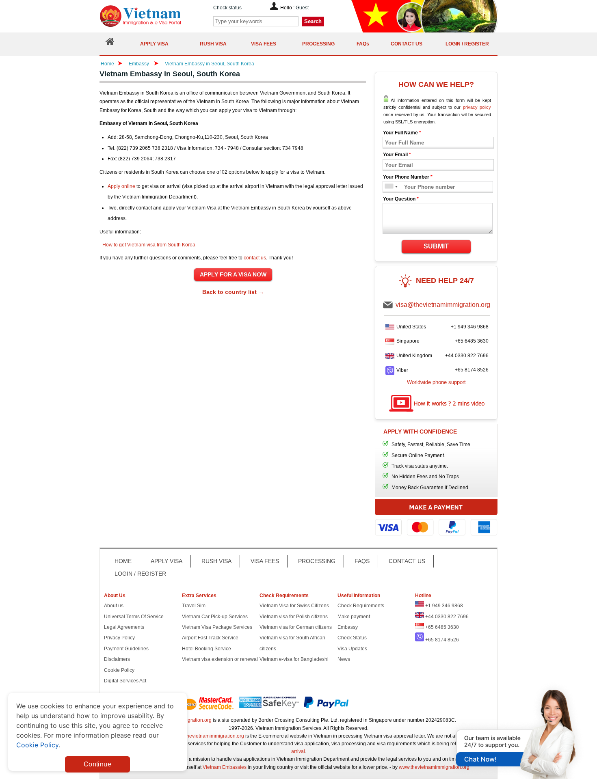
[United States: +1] (388, 186)
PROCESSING (316, 561)
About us (113, 606)
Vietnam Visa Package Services (217, 627)
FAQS (362, 561)
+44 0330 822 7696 (467, 355)
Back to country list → (233, 292)
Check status (227, 8)
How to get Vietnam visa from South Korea (148, 245)
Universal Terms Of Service (134, 616)
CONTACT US (407, 561)
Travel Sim (193, 606)
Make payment (353, 616)
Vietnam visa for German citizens (296, 627)
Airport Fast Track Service (210, 638)
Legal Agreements (124, 627)
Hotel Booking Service (206, 649)
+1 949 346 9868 (470, 327)
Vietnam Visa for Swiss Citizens (294, 606)
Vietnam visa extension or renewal (220, 659)
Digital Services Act (125, 681)
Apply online (121, 186)
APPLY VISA (166, 561)
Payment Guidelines (126, 649)
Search (313, 21)
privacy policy (477, 107)
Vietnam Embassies (225, 767)
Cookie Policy (119, 670)
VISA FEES (265, 561)
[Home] (110, 43)
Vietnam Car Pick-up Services (215, 616)
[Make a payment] (436, 521)
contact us (255, 258)
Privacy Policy (119, 638)
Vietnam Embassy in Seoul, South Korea (209, 64)
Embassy (139, 64)
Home (107, 64)
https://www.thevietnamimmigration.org (154, 16)
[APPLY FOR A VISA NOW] (233, 275)
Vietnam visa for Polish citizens (294, 616)
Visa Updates (352, 649)
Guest (302, 8)
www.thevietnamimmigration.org (208, 736)
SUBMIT (436, 246)
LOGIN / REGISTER (140, 573)
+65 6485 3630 (472, 341)
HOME (123, 561)
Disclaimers (117, 659)
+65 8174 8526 (472, 370)
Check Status (352, 638)
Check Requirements (360, 606)
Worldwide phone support (436, 382)
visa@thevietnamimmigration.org (443, 304)
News (343, 659)
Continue (97, 764)
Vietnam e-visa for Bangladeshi (294, 659)
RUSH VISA (216, 561)
